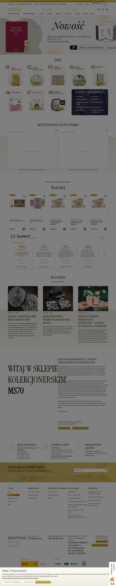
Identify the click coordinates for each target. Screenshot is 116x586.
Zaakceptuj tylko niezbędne (12, 582)
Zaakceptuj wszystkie (43, 582)
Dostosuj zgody (28, 582)
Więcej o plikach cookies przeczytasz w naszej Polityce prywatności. (20, 578)
